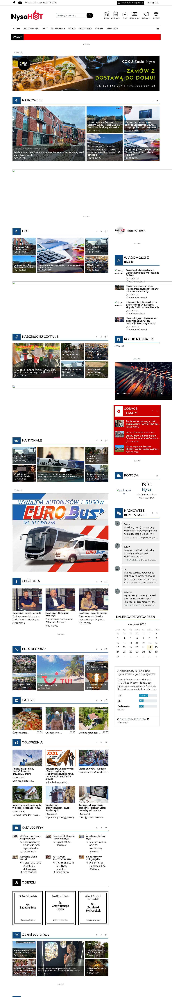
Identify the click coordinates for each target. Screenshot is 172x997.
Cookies (52, 542)
